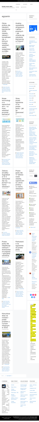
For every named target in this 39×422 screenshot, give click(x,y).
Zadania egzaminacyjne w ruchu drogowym (32, 60)
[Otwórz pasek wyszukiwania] (16, 10)
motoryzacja (7, 162)
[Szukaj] (35, 176)
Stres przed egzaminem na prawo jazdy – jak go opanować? (20, 106)
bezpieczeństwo (5, 161)
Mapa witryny (23, 7)
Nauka (4, 301)
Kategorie (25, 4)
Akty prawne (31, 86)
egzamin (18, 73)
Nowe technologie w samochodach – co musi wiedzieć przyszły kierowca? (6, 106)
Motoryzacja (18, 72)
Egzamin (17, 7)
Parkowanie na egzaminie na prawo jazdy (20, 246)
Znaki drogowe (32, 115)
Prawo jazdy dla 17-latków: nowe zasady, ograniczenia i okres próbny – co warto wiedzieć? (20, 180)
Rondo (8, 366)
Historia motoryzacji (33, 90)
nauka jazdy (21, 75)
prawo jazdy (20, 76)
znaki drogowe (7, 235)
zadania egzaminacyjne (19, 157)
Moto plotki (18, 71)
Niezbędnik (18, 4)
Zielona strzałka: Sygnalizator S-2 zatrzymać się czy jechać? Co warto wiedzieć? (6, 179)
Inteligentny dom (33, 388)
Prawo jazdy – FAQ (14, 392)
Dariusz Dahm (7, 418)
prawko (7, 91)
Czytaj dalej (5, 84)
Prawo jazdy (22, 152)
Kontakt (12, 384)
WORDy (31, 4)
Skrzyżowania (31, 106)
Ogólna (21, 72)
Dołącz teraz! (32, 227)
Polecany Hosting (33, 392)
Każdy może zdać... (7, 6)
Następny (9, 375)
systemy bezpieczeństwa (6, 164)
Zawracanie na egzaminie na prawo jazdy (33, 42)
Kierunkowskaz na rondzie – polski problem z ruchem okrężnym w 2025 (6, 321)
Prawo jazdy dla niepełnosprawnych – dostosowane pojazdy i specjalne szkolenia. (6, 249)
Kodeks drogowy (32, 52)
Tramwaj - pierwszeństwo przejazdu (32, 55)
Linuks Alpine (32, 390)
